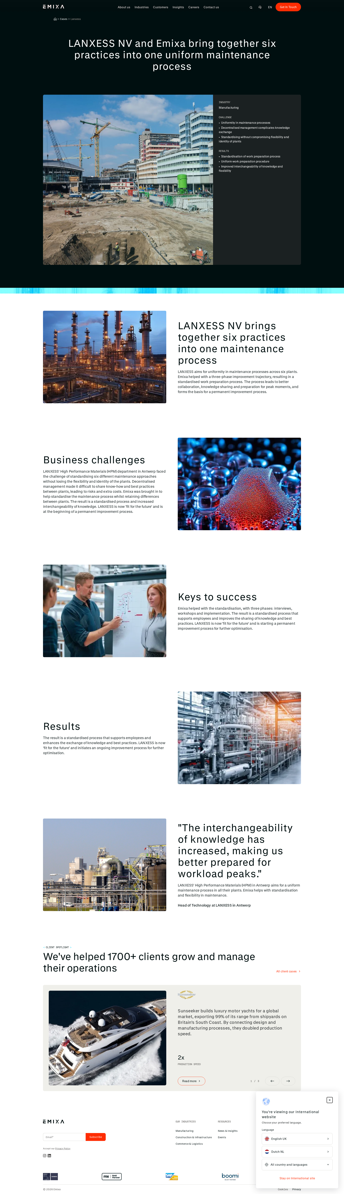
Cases (63, 18)
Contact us (211, 7)
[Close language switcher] (330, 1100)
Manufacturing (184, 1130)
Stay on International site (297, 1178)
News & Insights (228, 1130)
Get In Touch (288, 7)
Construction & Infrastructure (194, 1137)
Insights (178, 7)
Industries (142, 7)
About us (124, 7)
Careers (193, 7)
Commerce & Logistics (189, 1143)
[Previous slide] (272, 1081)
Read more (189, 1081)
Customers (160, 7)
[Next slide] (288, 1081)
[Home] (55, 19)
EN (270, 7)
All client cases (286, 971)
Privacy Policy (62, 1148)
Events (222, 1137)
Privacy (296, 1189)
